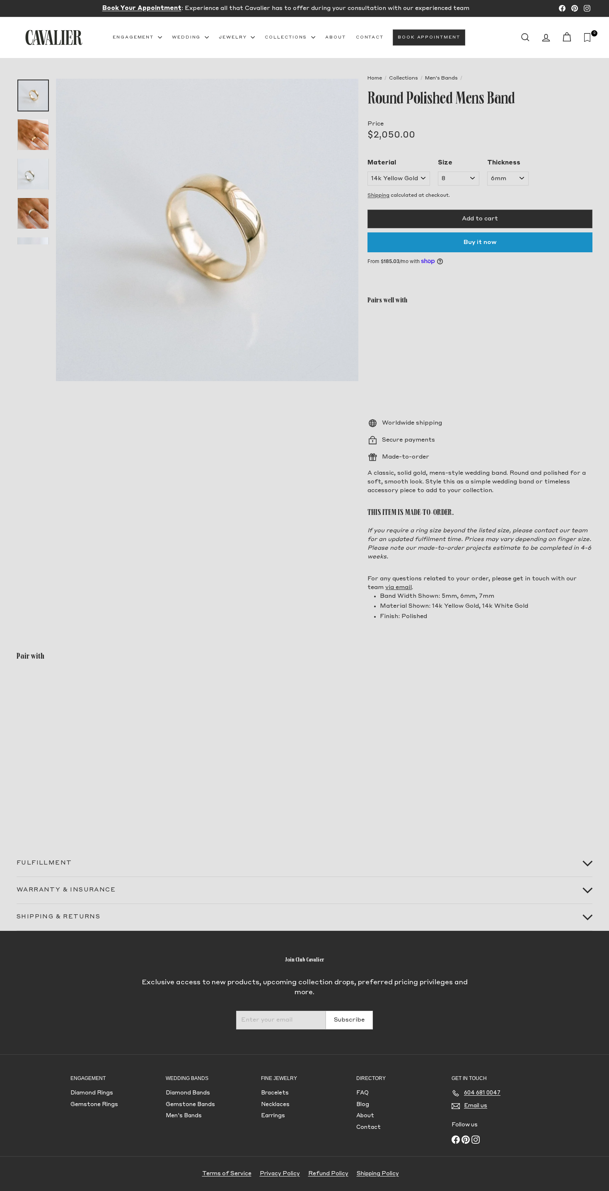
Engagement (134, 37)
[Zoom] (207, 230)
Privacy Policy (280, 1174)
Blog (362, 1104)
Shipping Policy (378, 1174)
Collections (287, 37)
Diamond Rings (91, 1093)
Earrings (273, 1116)
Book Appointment (429, 37)
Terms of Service (226, 1174)
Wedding (187, 37)
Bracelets (275, 1093)
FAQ (362, 1093)
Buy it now (480, 242)
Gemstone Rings (94, 1104)
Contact (370, 37)
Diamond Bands (188, 1093)
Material (381, 163)
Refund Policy (328, 1174)
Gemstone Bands (190, 1104)
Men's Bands (441, 78)
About (335, 37)
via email (398, 587)
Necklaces (275, 1104)
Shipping (378, 195)
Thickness (503, 163)
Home (374, 78)
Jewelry (234, 37)
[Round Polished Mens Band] (480, 340)
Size (445, 163)
